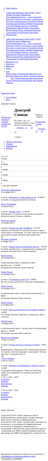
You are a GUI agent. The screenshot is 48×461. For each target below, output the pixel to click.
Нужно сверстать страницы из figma (24, 345)
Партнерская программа (22, 80)
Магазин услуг (12, 62)
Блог (13, 78)
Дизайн (9, 15)
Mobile (29, 24)
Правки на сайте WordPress (20, 228)
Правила (4, 381)
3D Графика (16, 26)
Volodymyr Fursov (8, 221)
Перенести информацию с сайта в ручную (27, 366)
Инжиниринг (12, 28)
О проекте (5, 379)
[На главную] (3, 4)
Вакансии (10, 66)
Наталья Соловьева (9, 239)
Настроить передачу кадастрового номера (27, 310)
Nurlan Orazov (7, 256)
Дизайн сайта (14, 212)
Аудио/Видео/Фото (35, 21)
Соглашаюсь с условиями (11, 459)
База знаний (38, 80)
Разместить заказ (8, 93)
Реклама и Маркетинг (22, 15)
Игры (20, 30)
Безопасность (6, 384)
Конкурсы (10, 64)
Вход (8, 100)
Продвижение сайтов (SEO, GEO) (26, 13)
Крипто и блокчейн (30, 26)
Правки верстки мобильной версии (24, 247)
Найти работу (11, 8)
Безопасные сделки (41, 123)
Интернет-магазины (29, 32)
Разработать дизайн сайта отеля (22, 197)
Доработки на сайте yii (18, 279)
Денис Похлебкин (8, 204)
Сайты (9, 13)
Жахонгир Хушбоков (10, 338)
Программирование (14, 17)
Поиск (8, 68)
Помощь (9, 83)
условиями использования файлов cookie (18, 456)
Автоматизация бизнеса (16, 24)
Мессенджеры (12, 30)
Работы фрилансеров (24, 78)
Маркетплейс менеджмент (29, 28)
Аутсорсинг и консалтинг (32, 19)
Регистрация (11, 97)
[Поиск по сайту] (8, 89)
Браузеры (36, 30)
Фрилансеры (11, 35)
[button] (6, 10)
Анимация (28, 30)
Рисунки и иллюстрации (16, 21)
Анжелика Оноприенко (11, 190)
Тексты (18, 19)
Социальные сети (13, 32)
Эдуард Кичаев (7, 358)
